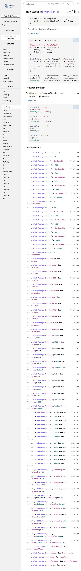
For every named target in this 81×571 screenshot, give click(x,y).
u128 (47, 240)
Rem (4, 174)
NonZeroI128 (62, 193)
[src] (77, 11)
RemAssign (6, 177)
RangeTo (5, 61)
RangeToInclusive (8, 64)
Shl (4, 180)
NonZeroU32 (60, 228)
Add (4, 92)
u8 (46, 208)
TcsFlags (49, 557)
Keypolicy (50, 565)
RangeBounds (7, 171)
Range (5, 49)
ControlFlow (7, 78)
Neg (4, 165)
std (8, 39)
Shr (4, 186)
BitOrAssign (6, 107)
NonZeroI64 (60, 185)
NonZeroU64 (60, 236)
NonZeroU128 (62, 244)
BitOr (4, 104)
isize (48, 197)
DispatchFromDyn (8, 125)
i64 (47, 181)
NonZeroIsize (33, 204)
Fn (3, 137)
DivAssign (6, 131)
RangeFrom (6, 52)
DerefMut (6, 122)
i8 (46, 157)
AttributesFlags (53, 546)
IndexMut (6, 156)
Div (4, 128)
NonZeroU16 (60, 220)
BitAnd (5, 98)
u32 (47, 224)
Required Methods (10, 21)
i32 (47, 173)
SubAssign (6, 196)
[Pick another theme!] (23, 3)
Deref (4, 119)
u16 (47, 216)
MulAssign (6, 162)
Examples (33, 33)
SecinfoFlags (51, 561)
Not (4, 168)
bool (47, 153)
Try (4, 199)
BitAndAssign (7, 101)
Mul (4, 159)
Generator (6, 150)
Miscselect (50, 553)
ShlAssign (6, 183)
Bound (5, 75)
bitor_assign (5, 25)
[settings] (78, 3)
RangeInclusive (8, 58)
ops (12, 39)
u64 (47, 232)
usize (48, 248)
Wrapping (49, 335)
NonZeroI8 (58, 161)
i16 (47, 165)
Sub (4, 192)
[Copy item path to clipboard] (57, 11)
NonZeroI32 (60, 177)
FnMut (5, 141)
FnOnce (5, 144)
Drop (4, 134)
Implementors (10, 30)
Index (4, 153)
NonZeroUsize (33, 255)
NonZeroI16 (60, 169)
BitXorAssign (7, 113)
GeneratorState (8, 81)
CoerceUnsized (8, 116)
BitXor (5, 110)
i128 (47, 189)
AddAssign (6, 95)
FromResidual (7, 147)
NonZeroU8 (58, 212)
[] (73, 11)
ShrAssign (6, 189)
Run (76, 40)
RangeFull (6, 55)
